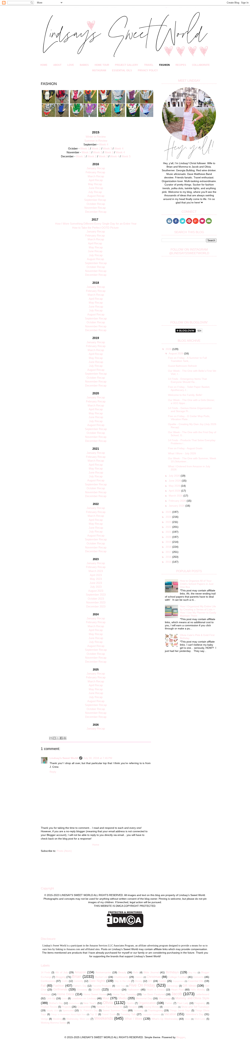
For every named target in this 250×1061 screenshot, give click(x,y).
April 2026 (175, 490)
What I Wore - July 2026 (182, 453)
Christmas (154, 977)
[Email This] (51, 738)
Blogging (61, 976)
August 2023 (95, 590)
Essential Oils (196, 980)
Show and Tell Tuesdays (195, 1006)
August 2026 (176, 353)
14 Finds (45, 972)
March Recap (96, 176)
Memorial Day (144, 998)
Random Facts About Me (109, 1007)
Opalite (130, 1003)
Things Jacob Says (180, 1010)
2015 (169, 561)
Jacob (176, 994)
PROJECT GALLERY (126, 65)
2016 (169, 556)
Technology (139, 1010)
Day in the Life (122, 981)
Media (122, 998)
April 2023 (96, 575)
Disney (138, 981)
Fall (43, 985)
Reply (53, 771)
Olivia (108, 1002)
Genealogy (172, 986)
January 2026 (177, 505)
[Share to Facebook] (61, 738)
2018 (169, 546)
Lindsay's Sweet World (64, 758)
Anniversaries (103, 972)
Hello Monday (198, 989)
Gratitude (115, 989)
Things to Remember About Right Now (68, 1014)
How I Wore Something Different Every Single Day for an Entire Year (96, 223)
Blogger (180, 1037)
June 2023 (95, 582)
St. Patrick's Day (89, 1010)
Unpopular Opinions (151, 1014)
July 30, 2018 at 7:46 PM (97, 758)
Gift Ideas (189, 985)
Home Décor (65, 994)
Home (95, 844)
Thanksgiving (155, 1010)
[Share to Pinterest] (65, 738)
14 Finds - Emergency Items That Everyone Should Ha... (187, 380)
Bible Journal (151, 972)
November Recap (95, 207)
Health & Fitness (156, 989)
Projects (66, 1006)
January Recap (96, 231)
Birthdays (172, 972)
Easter (162, 980)
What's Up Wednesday (165, 1018)
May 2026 (175, 485)
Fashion (58, 985)
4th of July (61, 972)
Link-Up (50, 998)
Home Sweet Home (94, 994)
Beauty (122, 972)
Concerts (198, 976)
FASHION (164, 65)
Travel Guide (109, 1014)
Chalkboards (121, 976)
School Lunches (170, 1007)
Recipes (133, 1006)
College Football (177, 976)
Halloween (134, 989)
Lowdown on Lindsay (84, 998)
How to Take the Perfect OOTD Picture (95, 227)
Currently (78, 981)
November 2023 (95, 602)
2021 (169, 531)
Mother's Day (56, 1003)
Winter (187, 1019)
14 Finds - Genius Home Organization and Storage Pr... (190, 410)
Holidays (46, 994)
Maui (105, 998)
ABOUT (57, 65)
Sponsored (68, 1010)
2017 (169, 551)
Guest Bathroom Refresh (182, 365)
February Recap (95, 172)
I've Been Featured (154, 994)
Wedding (57, 1019)
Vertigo (44, 1019)
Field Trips (120, 986)
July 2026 (175, 475)
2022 (169, 526)
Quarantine (83, 1006)
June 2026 (175, 480)
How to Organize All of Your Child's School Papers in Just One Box (196, 583)
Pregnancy (200, 1003)
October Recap (96, 203)
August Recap (95, 195)
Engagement (178, 981)
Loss (64, 998)
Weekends (103, 1018)
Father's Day (80, 986)
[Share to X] (58, 738)
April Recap (96, 180)
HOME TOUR (102, 65)
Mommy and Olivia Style (192, 998)
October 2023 (96, 598)
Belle (136, 972)
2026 (169, 349)
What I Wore (133, 1018)
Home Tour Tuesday (124, 994)
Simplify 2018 (52, 1010)
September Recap (95, 199)
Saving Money (151, 1007)
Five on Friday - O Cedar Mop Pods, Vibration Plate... (189, 418)
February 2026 (178, 500)
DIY (150, 980)
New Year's (89, 1003)
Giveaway (82, 989)
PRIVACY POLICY (148, 70)
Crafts (65, 981)
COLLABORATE (201, 65)
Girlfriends (60, 989)
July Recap (95, 192)
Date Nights (97, 981)
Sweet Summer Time (114, 1010)
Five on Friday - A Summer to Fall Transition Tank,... (187, 359)
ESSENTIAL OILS (122, 70)
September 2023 (96, 594)
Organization (147, 1003)
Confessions (48, 980)
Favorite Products (101, 986)
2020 (169, 536)
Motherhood (74, 1003)
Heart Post (177, 989)
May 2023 (96, 578)
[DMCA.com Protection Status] (125, 926)
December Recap (95, 211)
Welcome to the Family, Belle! (185, 394)
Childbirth (139, 977)
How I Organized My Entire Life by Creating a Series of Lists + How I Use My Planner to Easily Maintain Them (198, 611)
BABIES (84, 65)
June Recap (96, 188)
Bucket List (101, 976)
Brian (76, 976)
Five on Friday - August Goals (185, 448)
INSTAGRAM (99, 70)
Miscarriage (165, 998)
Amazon (80, 972)
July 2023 (96, 586)
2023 (169, 521)
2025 (169, 511)
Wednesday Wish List (78, 1019)
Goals (96, 989)
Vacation (170, 1014)
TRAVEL (148, 65)
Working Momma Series (53, 1023)
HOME (43, 65)
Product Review (49, 1007)
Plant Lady (183, 1003)
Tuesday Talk (128, 1014)
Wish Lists (200, 1019)
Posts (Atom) (64, 850)
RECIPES (181, 65)
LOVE (70, 65)
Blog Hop (192, 972)
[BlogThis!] (54, 738)
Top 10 (93, 1014)
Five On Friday (142, 985)
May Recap (95, 184)
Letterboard (202, 994)
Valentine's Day (195, 1014)
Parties (169, 1003)
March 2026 (176, 495)
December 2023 (95, 606)
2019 (169, 541)
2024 (169, 516)
